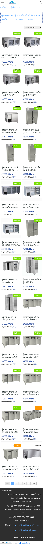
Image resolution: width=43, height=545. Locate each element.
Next (34, 483)
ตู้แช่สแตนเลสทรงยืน (7, 17)
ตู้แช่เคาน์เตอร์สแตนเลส (21, 17)
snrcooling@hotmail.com (26, 525)
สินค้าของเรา (4, 7)
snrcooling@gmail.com (25, 530)
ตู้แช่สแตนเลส (15, 7)
